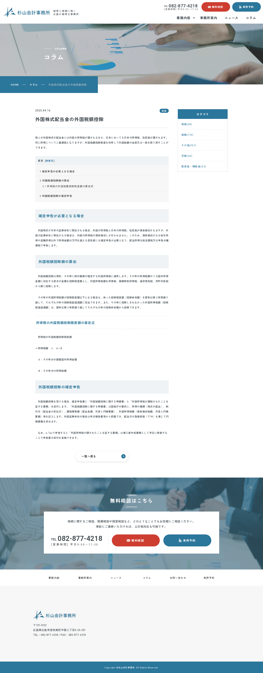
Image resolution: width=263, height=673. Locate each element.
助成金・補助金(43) (193, 166)
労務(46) (187, 155)
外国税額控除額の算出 (55, 180)
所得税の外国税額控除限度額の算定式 (67, 186)
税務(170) (187, 134)
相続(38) (186, 124)
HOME (15, 84)
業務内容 (53, 577)
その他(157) (188, 145)
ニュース (116, 577)
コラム (34, 84)
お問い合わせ (178, 577)
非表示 (49, 160)
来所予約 (209, 577)
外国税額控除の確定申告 (56, 196)
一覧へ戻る (89, 456)
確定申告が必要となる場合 (57, 171)
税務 (164, 110)
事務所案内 (85, 577)
